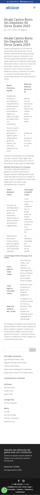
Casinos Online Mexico (12, 366)
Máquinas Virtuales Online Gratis (15, 363)
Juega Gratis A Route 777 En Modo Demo (18, 373)
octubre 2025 (8, 391)
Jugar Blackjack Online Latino (14, 359)
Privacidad (11, 489)
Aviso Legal (27, 487)
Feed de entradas (10, 415)
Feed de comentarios (11, 418)
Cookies (20, 489)
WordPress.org (9, 421)
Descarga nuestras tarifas (13, 470)
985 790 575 (18, 484)
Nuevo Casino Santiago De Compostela (18, 369)
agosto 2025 (8, 394)
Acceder (7, 412)
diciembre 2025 (9, 388)
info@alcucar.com (14, 487)
